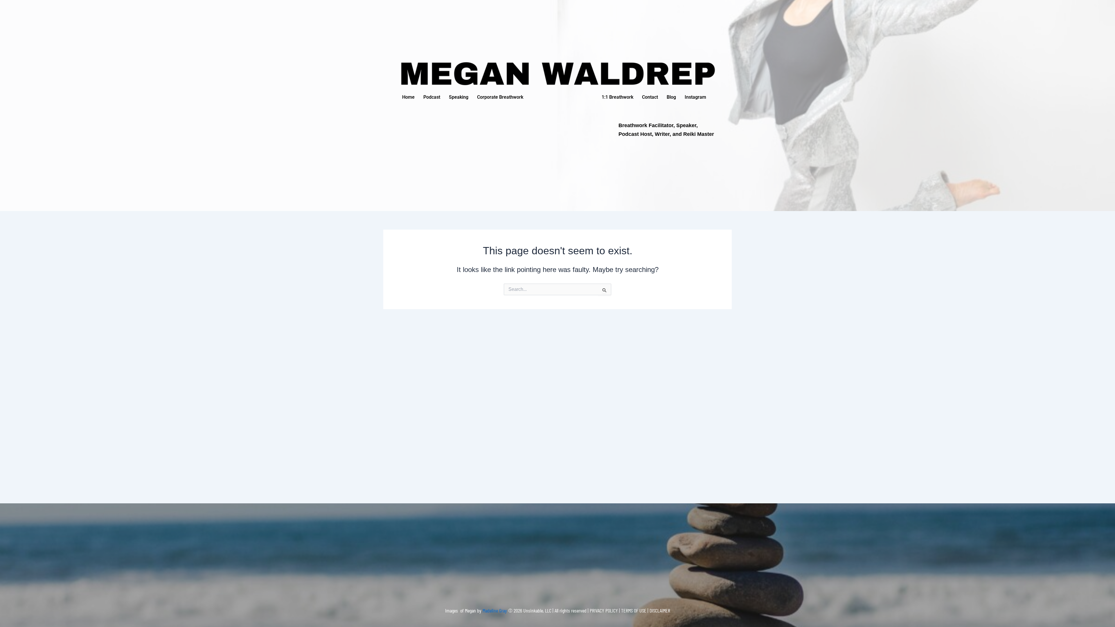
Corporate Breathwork (500, 97)
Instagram (695, 97)
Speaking (458, 97)
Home (408, 97)
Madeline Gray (495, 610)
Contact (650, 97)
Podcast (431, 97)
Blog (671, 97)
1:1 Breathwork (617, 97)
